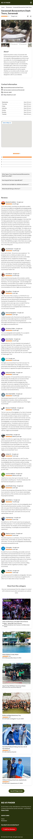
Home (2, 7)
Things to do (14, 16)
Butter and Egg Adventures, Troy (11, 715)
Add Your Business (9, 829)
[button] (30, 31)
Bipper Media (5, 810)
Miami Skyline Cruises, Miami (10, 654)
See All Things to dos (16, 791)
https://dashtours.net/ (9, 95)
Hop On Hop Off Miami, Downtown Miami (13, 686)
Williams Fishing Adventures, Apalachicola (14, 780)
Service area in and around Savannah (13, 90)
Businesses (9, 7)
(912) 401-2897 (7, 92)
